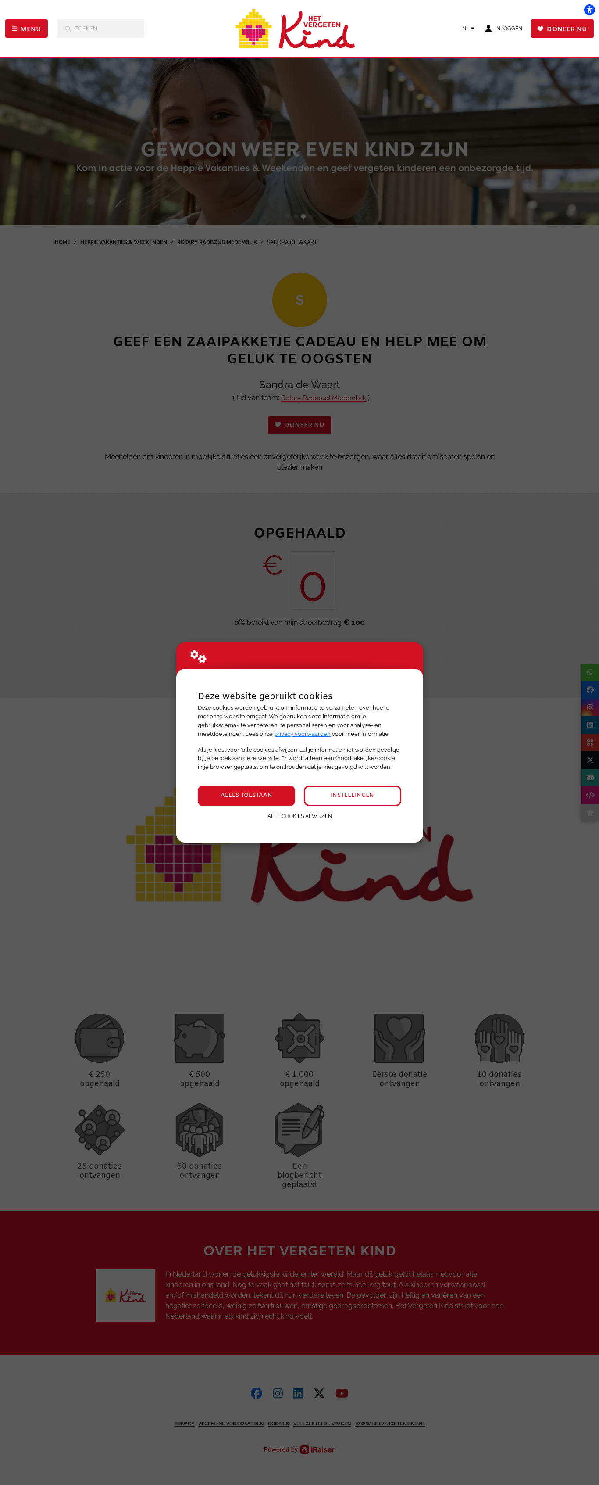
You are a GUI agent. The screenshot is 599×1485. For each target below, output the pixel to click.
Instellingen (352, 795)
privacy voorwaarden (302, 734)
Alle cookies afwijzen (299, 816)
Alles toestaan (246, 795)
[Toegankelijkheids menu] (589, 9)
